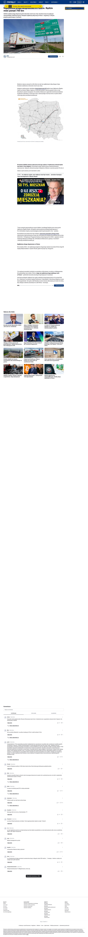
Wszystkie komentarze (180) (33, 876)
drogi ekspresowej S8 (40, 88)
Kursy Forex (67, 909)
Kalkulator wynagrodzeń (28, 906)
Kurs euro (5, 906)
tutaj (27, 934)
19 (59, 779)
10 (59, 814)
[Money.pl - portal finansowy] (12, 2)
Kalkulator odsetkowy (27, 907)
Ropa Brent (67, 910)
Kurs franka (5, 907)
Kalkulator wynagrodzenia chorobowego (31, 903)
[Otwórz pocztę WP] (71, 2)
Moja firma (33, 2)
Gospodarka (54, 2)
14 (59, 823)
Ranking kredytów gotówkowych (49, 907)
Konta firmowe (46, 917)
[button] (74, 2)
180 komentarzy (53, 56)
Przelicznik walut (6, 910)
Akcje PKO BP (67, 904)
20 (59, 734)
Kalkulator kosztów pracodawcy (29, 904)
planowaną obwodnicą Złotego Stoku (49, 233)
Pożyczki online (47, 912)
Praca (46, 2)
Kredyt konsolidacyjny (48, 904)
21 (62, 756)
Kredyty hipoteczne (47, 909)
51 (59, 722)
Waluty (25, 2)
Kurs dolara (5, 909)
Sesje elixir (66, 907)
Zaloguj (79, 2)
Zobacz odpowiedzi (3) (14, 725)
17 (62, 851)
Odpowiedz (9, 722)
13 (58, 802)
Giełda (19, 2)
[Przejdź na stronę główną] (5, 3)
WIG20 (66, 906)
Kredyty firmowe (47, 914)
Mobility (41, 2)
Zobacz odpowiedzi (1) (14, 805)
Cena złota (66, 903)
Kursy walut (5, 904)
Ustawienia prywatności (64, 925)
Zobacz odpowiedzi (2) (14, 737)
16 (62, 802)
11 (62, 790)
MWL (8, 56)
